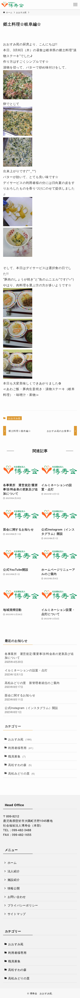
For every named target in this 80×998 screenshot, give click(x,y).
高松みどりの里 (21, 773)
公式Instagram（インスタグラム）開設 (31, 710)
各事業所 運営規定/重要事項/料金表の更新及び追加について (39, 658)
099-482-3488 (21, 830)
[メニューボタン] (75, 4)
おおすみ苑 (14, 418)
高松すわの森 (20, 765)
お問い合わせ (17, 897)
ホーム (12, 862)
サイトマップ (17, 914)
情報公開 (14, 888)
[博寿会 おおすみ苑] (13, 4)
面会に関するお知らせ (20, 697)
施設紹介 (14, 880)
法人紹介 (14, 871)
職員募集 (17, 756)
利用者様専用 (20, 748)
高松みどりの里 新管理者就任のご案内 (32, 685)
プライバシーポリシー (23, 905)
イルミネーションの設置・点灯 (26, 672)
